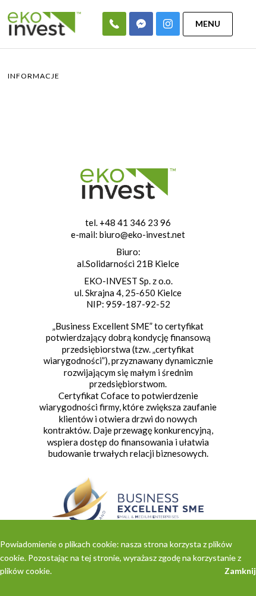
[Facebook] (141, 24)
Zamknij (240, 571)
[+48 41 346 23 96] (114, 24)
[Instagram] (168, 24)
